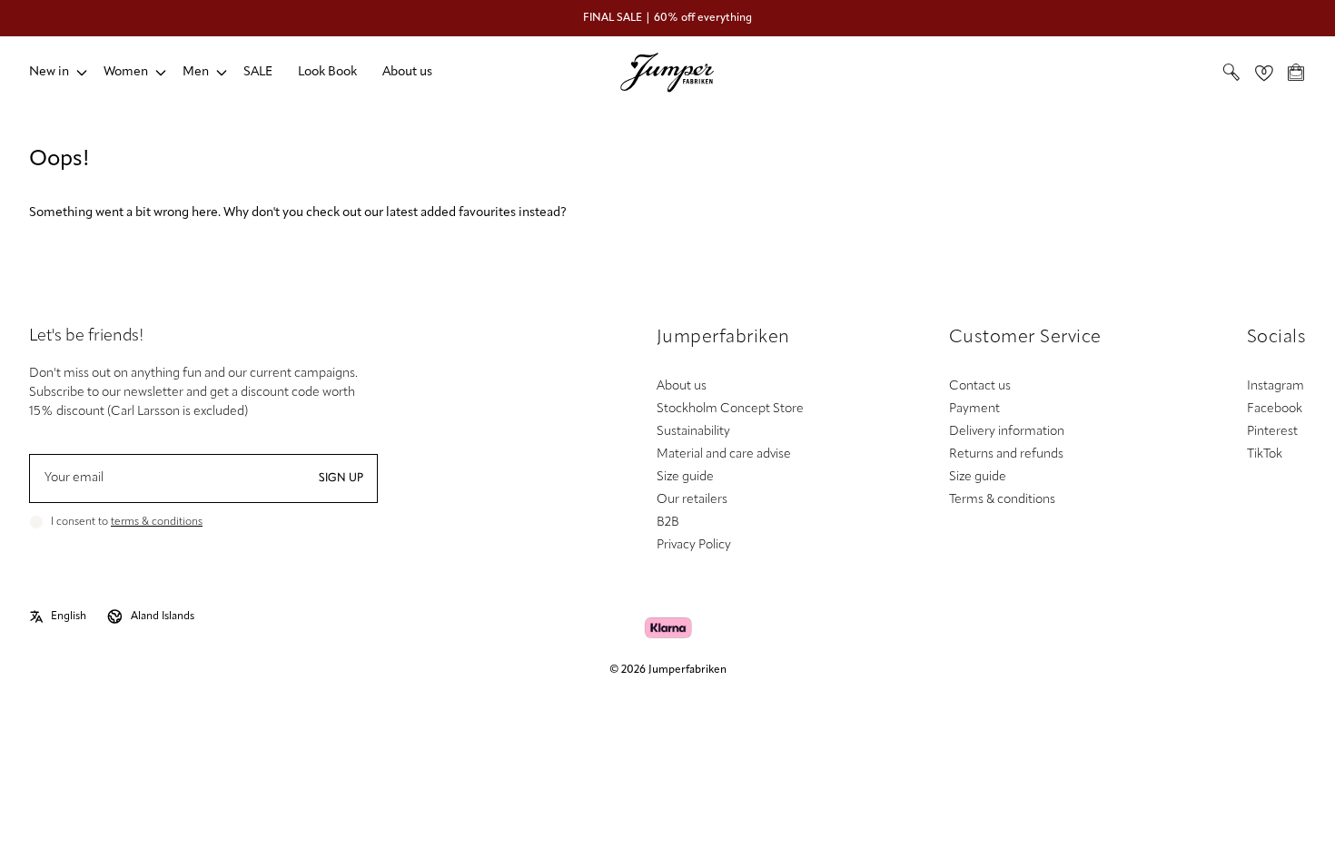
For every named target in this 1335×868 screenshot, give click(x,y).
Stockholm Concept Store (730, 409)
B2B (668, 522)
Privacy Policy (694, 545)
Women (126, 72)
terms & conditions (157, 522)
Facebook (1274, 409)
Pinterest (1272, 432)
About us (407, 72)
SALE (257, 72)
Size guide (685, 477)
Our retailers (692, 500)
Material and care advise (724, 454)
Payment (974, 409)
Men (196, 72)
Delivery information (1006, 432)
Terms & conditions (1002, 500)
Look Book (327, 72)
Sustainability (693, 432)
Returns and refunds (1006, 454)
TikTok (1264, 454)
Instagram (1275, 386)
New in (49, 72)
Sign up (341, 478)
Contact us (980, 386)
